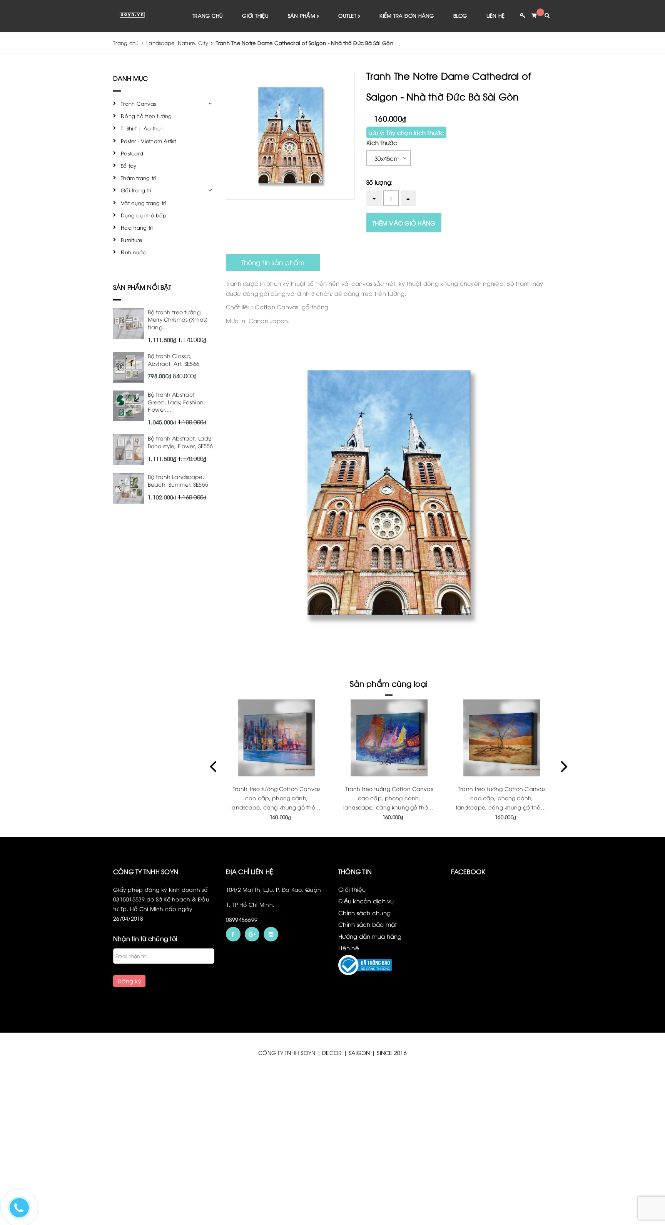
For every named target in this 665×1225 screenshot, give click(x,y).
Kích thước (382, 142)
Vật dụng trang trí (143, 202)
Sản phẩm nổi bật (142, 287)
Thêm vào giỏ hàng (404, 223)
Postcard (132, 153)
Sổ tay (129, 165)
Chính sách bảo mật (367, 924)
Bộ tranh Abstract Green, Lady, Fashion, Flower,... (176, 402)
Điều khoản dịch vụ (366, 901)
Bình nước (133, 252)
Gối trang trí (136, 190)
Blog (460, 15)
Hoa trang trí (137, 227)
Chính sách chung (364, 912)
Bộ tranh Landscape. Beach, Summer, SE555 (178, 480)
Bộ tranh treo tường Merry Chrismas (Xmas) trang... (177, 319)
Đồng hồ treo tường (146, 115)
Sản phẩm (302, 15)
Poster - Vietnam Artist (148, 140)
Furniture (131, 239)
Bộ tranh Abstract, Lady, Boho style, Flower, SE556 (180, 441)
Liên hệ (495, 15)
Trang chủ (207, 15)
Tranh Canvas (138, 103)
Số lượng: (379, 182)
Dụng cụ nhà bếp (143, 215)
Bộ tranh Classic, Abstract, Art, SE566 (173, 359)
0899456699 (242, 919)
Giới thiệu (255, 15)
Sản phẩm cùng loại (389, 683)
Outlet (348, 15)
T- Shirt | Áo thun (142, 128)
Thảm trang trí (138, 177)
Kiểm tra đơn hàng (406, 15)
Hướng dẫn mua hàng (370, 936)
